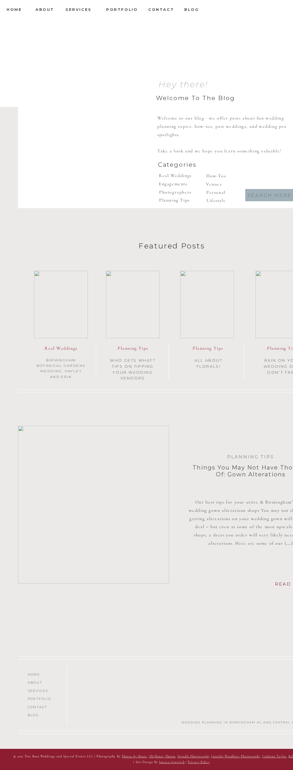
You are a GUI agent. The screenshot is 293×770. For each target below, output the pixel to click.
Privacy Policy (199, 762)
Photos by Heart (134, 756)
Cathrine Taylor (274, 756)
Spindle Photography (193, 756)
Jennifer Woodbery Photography (235, 756)
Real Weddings (61, 348)
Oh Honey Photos (162, 756)
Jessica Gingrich (172, 762)
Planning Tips (133, 348)
